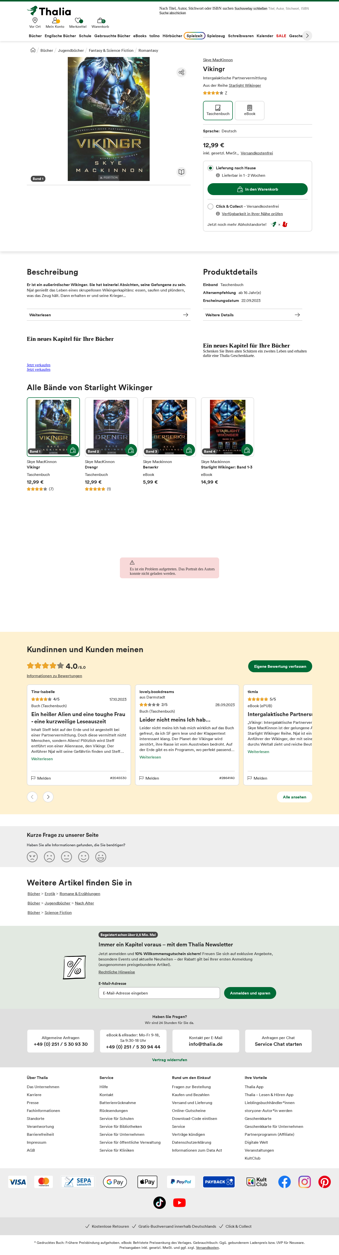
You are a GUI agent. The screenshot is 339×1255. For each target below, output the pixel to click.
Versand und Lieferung (192, 1102)
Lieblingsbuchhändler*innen (270, 1102)
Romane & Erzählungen (80, 893)
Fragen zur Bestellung (191, 1086)
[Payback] (219, 1182)
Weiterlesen (40, 315)
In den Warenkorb (261, 189)
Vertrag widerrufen (169, 1059)
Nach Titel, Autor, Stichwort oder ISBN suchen (196, 8)
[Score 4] (83, 856)
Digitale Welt (256, 1142)
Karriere (34, 1094)
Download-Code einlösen (194, 1118)
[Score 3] (66, 856)
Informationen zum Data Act (197, 1150)
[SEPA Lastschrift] (77, 1182)
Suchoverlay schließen (251, 8)
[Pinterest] (324, 1182)
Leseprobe (181, 172)
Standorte (35, 1118)
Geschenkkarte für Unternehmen (274, 1126)
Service (106, 1077)
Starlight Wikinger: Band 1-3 (227, 444)
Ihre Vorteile (256, 1077)
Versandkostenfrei (257, 152)
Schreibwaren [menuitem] (241, 35)
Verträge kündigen (188, 1134)
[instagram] (304, 1182)
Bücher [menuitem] (35, 35)
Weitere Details (219, 315)
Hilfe (104, 1086)
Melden (44, 778)
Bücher (46, 50)
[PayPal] (181, 1182)
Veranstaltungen (259, 1150)
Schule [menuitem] (85, 35)
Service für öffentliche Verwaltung (130, 1142)
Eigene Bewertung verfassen (280, 666)
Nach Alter (84, 903)
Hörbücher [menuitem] (172, 35)
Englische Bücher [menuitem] (60, 35)
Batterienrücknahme (118, 1102)
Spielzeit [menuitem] (195, 35)
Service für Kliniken (117, 1150)
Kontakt (106, 1094)
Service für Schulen (117, 1118)
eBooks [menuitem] (139, 35)
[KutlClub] (257, 1182)
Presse (33, 1102)
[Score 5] (100, 856)
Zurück (32, 796)
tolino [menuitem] (154, 35)
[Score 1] (32, 856)
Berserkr (169, 444)
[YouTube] (179, 1203)
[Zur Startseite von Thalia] (51, 11)
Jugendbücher (71, 50)
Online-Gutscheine (189, 1110)
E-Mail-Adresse (112, 983)
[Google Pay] (114, 1182)
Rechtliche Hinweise (117, 971)
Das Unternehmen (43, 1086)
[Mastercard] (43, 1182)
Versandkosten (207, 1247)
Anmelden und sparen (250, 993)
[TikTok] (159, 1203)
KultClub (252, 1158)
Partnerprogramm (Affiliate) (269, 1134)
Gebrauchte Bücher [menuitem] (112, 35)
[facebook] (284, 1182)
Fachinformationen (43, 1110)
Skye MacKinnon (218, 59)
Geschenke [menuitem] (299, 35)
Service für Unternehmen (122, 1134)
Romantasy (148, 50)
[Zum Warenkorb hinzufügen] (73, 450)
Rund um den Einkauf (191, 1077)
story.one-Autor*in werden (268, 1110)
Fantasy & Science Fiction (111, 50)
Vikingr (53, 444)
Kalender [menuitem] (265, 35)
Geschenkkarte (258, 1118)
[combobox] (210, 168)
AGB (31, 1150)
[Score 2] (49, 856)
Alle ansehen (294, 797)
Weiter (307, 36)
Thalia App (254, 1086)
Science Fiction (58, 912)
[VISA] (17, 1182)
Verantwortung (40, 1126)
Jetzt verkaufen (38, 365)
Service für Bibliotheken (121, 1126)
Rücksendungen (114, 1110)
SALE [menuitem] (281, 35)
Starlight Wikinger (245, 85)
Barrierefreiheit (40, 1134)
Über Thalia (37, 1077)
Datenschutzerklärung (191, 1142)
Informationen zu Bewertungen (54, 675)
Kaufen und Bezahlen (190, 1094)
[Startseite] (33, 49)
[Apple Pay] (147, 1182)
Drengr (111, 444)
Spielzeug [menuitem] (216, 35)
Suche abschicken (172, 13)
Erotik (50, 893)
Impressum (36, 1142)
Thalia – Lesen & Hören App (269, 1094)
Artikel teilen (181, 72)
